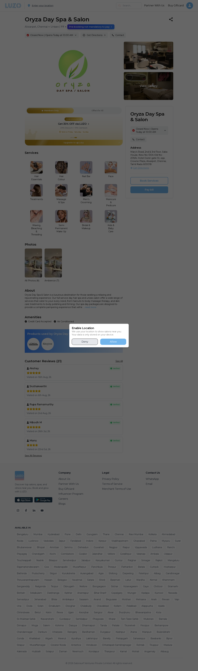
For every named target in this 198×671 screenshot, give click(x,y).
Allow (113, 341)
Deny (85, 341)
